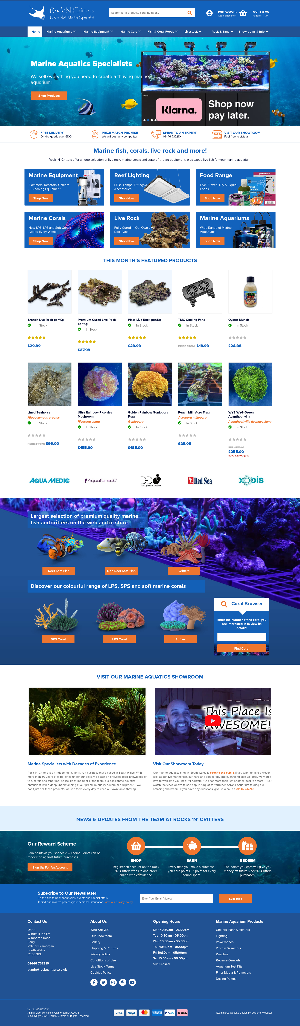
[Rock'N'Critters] (62, 21)
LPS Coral (119, 639)
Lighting (222, 936)
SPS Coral (58, 639)
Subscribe (235, 899)
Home (36, 31)
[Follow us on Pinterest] (122, 982)
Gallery (95, 942)
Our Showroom (101, 936)
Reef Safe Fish (58, 571)
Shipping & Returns (104, 948)
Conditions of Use (103, 960)
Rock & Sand (221, 31)
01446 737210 (172, 136)
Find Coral (241, 649)
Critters (184, 571)
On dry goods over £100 (56, 136)
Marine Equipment (96, 31)
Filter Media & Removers (233, 973)
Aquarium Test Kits (229, 966)
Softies (181, 639)
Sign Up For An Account (50, 867)
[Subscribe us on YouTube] (132, 982)
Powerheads (224, 942)
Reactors (222, 954)
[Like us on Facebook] (94, 982)
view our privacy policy (119, 902)
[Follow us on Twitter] (103, 982)
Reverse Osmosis (228, 960)
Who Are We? (99, 930)
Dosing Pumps (226, 979)
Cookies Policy (100, 973)
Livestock (191, 31)
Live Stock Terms (102, 966)
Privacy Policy (100, 954)
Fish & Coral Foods (161, 31)
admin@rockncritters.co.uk (47, 970)
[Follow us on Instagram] (113, 982)
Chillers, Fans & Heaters (233, 930)
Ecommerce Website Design (232, 1012)
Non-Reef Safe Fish (121, 571)
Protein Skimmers (228, 948)
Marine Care (128, 31)
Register (231, 15)
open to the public (222, 772)
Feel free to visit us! (236, 136)
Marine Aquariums (59, 31)
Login (221, 15)
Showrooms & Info (252, 31)
